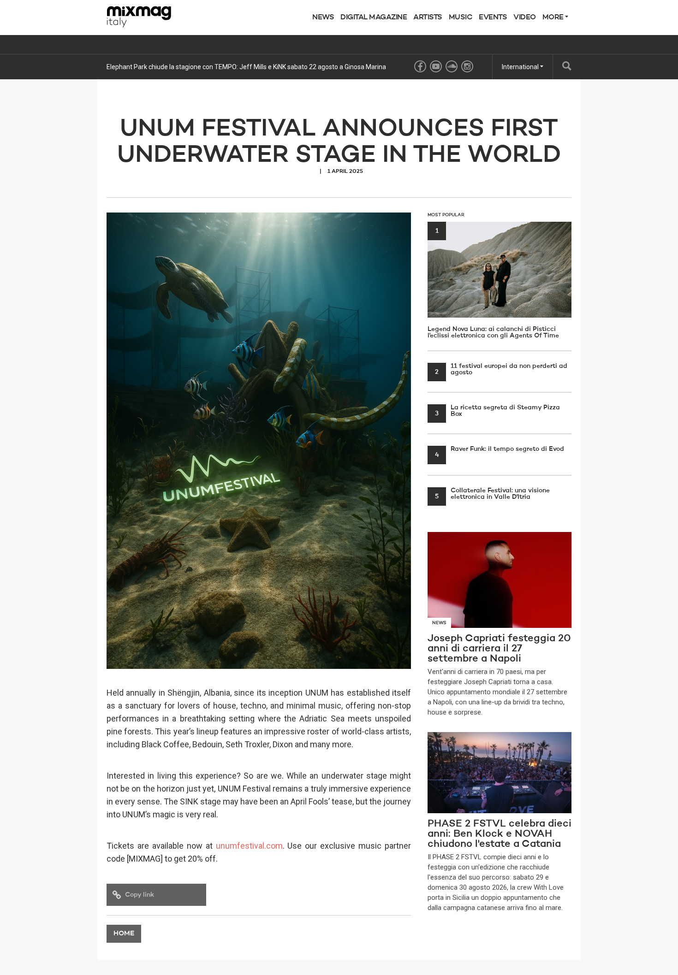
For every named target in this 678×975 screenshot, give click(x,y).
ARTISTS (427, 17)
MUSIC (461, 17)
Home (123, 933)
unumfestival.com (249, 846)
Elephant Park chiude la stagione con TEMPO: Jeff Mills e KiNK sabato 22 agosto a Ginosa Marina (246, 67)
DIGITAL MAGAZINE (373, 17)
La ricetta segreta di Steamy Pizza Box (497, 410)
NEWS (323, 17)
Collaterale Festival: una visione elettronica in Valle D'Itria (492, 493)
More (553, 17)
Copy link (139, 895)
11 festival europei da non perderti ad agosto (501, 369)
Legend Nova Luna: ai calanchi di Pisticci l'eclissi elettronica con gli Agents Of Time (493, 283)
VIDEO (524, 17)
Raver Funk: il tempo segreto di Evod (500, 449)
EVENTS (493, 17)
